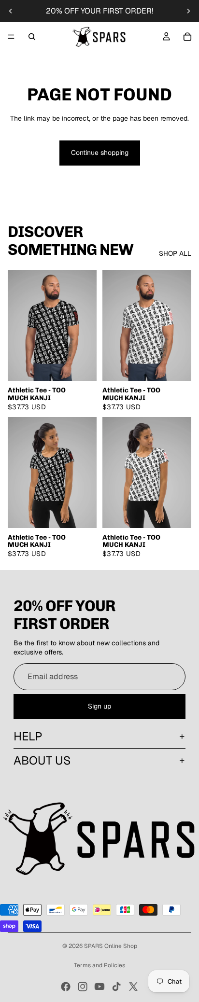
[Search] (32, 36)
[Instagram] (82, 986)
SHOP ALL (175, 253)
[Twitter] (133, 986)
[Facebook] (65, 986)
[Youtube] (99, 986)
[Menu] (11, 37)
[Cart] (187, 36)
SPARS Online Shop (110, 946)
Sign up (99, 706)
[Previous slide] (10, 11)
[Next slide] (188, 11)
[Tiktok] (116, 986)
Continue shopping (99, 152)
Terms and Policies (99, 965)
